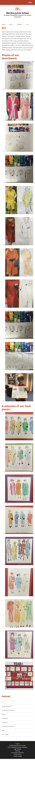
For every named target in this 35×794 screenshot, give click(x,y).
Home (3, 24)
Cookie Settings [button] (17, 756)
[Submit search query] (20, 2)
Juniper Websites (22, 747)
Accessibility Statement (17, 752)
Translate (14, 2)
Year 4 (11, 24)
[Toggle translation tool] (7, 2)
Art (28, 24)
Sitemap (17, 751)
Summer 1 (19, 24)
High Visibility (17, 749)
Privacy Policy (17, 754)
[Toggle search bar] (3, 2)
